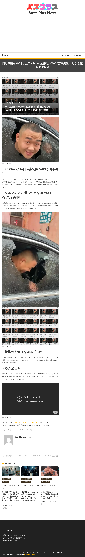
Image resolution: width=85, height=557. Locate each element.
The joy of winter (13, 430)
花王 (5, 508)
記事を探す (77, 55)
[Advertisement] (42, 33)
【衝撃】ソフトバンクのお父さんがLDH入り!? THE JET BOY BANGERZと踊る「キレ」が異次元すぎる (29, 496)
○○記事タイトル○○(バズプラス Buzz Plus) (26, 422)
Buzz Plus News (42, 13)
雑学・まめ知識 (57, 552)
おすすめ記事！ (26, 479)
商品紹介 (5, 482)
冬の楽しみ (30, 430)
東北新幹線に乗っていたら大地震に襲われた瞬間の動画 (45, 455)
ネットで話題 (9, 99)
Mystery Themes (29, 555)
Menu (6, 55)
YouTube (23, 430)
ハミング (10, 506)
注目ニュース (47, 552)
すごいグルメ (37, 552)
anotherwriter (20, 103)
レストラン (50, 501)
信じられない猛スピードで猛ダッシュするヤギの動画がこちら (16, 456)
